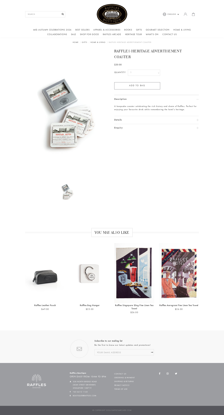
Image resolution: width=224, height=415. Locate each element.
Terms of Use (121, 389)
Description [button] (120, 99)
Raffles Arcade (112, 35)
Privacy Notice (122, 385)
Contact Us (169, 35)
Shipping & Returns (124, 382)
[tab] (156, 99)
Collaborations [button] (57, 35)
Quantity (120, 73)
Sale (73, 35)
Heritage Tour (133, 35)
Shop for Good (89, 35)
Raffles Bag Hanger (90, 305)
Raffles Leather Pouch (45, 305)
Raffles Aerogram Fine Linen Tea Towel (178, 305)
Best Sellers (82, 30)
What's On (152, 35)
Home (76, 42)
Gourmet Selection (158, 30)
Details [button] (118, 120)
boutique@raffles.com (84, 396)
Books (128, 30)
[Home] (112, 14)
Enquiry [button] (118, 128)
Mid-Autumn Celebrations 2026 (52, 30)
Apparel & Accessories (106, 30)
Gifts (139, 30)
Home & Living (182, 30)
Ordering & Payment (124, 378)
